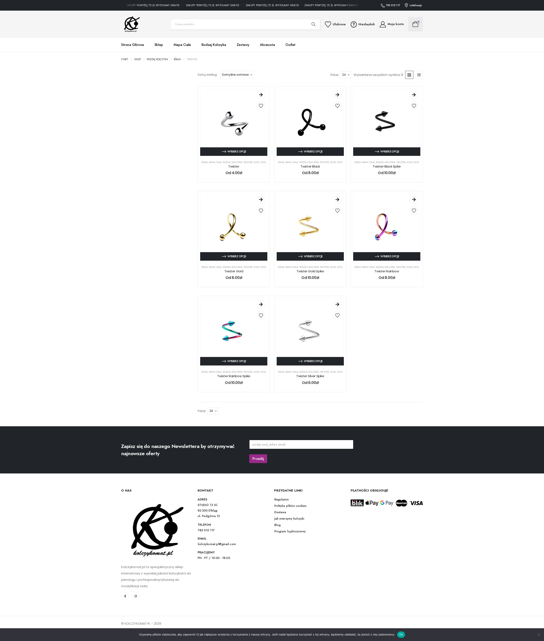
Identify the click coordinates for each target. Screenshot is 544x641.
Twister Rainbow (386, 271)
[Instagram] (136, 596)
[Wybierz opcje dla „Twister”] (261, 95)
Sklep (158, 44)
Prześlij (258, 458)
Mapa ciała (182, 44)
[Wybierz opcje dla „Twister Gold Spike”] (337, 200)
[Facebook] (125, 596)
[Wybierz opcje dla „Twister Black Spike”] (414, 95)
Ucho (256, 162)
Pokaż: (334, 75)
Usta (263, 162)
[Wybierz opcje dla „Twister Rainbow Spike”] (261, 304)
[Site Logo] (130, 24)
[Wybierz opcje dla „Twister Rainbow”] (414, 200)
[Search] (313, 24)
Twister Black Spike (387, 166)
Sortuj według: (207, 74)
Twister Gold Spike (310, 271)
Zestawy (243, 44)
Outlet (290, 44)
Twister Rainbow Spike (233, 376)
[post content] (233, 122)
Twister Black (310, 166)
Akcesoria (267, 44)
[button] (409, 75)
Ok (401, 634)
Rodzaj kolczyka (213, 44)
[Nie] (539, 634)
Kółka (204, 162)
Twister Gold (233, 271)
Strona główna (132, 44)
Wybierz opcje (236, 151)
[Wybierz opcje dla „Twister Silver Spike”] (337, 304)
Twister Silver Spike (310, 376)
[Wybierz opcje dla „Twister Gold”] (261, 200)
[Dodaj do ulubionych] (261, 106)
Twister (247, 162)
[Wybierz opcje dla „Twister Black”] (337, 95)
